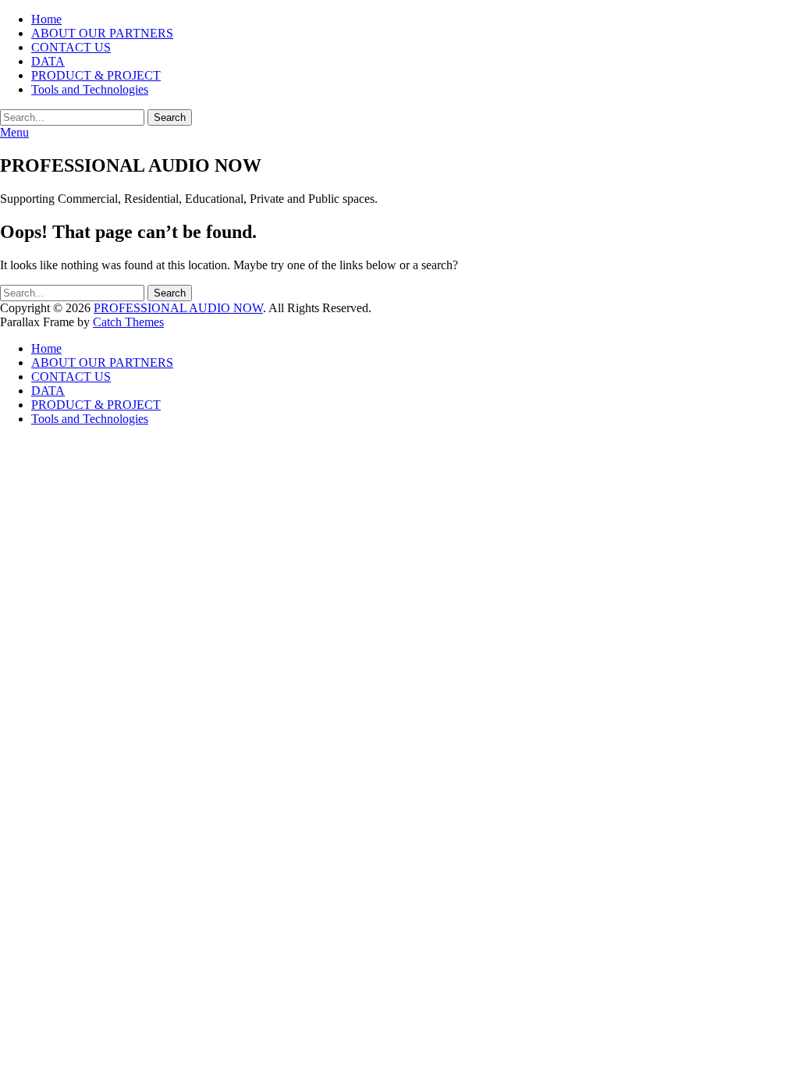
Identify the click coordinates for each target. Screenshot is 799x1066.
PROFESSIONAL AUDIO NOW (178, 307)
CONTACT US (71, 47)
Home (46, 19)
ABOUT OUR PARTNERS (102, 33)
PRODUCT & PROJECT (96, 75)
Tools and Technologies (89, 89)
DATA (48, 61)
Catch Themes (128, 322)
